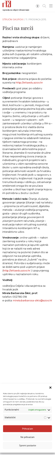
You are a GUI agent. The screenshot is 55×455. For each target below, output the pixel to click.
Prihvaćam (27, 428)
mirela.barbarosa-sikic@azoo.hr (32, 300)
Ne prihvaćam (27, 437)
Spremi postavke (27, 445)
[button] (50, 387)
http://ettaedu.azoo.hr (29, 82)
